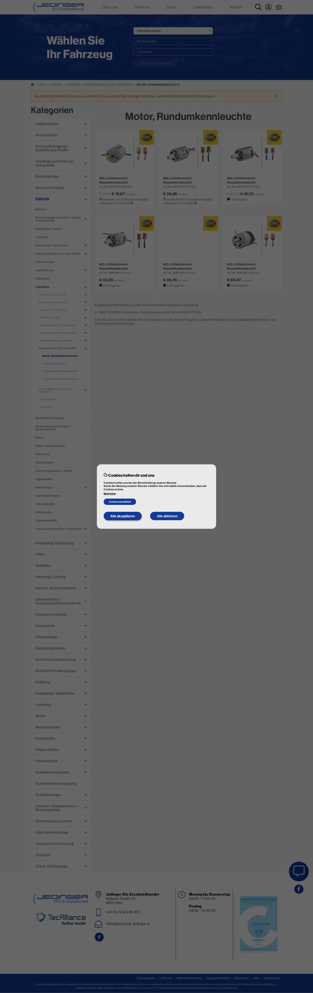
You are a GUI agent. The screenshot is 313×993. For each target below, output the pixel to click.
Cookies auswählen (120, 501)
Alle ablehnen (167, 516)
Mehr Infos (110, 493)
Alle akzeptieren (122, 516)
